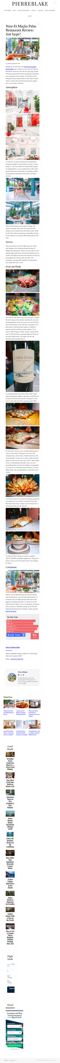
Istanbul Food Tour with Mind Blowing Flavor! (9, 712)
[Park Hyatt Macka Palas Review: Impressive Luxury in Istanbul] (35, 704)
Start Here (7, 10)
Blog (14, 10)
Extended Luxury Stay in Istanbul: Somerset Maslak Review (34, 732)
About (30, 16)
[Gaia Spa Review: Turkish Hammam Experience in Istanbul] (22, 724)
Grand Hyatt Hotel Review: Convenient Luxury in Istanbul (9, 732)
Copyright (12, 1060)
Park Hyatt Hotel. (11, 611)
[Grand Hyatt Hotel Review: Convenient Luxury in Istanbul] (9, 724)
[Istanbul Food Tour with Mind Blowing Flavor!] (9, 704)
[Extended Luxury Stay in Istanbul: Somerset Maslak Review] (35, 724)
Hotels (34, 10)
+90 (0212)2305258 (16, 659)
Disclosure (6, 1060)
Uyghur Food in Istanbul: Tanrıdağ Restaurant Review (21, 712)
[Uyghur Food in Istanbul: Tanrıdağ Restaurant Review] (22, 704)
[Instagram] (21, 675)
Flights (40, 10)
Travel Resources (24, 10)
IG (15, 1060)
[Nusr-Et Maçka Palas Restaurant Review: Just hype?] (22, 49)
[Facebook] (23, 675)
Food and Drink (50, 10)
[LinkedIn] (18, 675)
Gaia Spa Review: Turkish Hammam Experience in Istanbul (21, 732)
